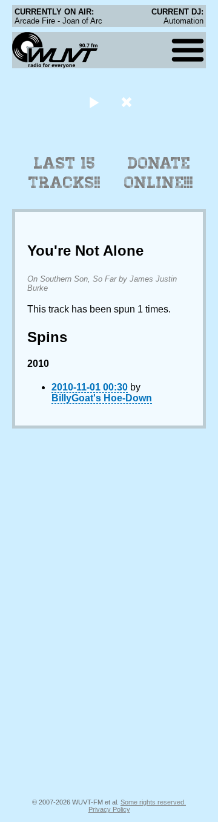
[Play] (93, 101)
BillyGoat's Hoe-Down (101, 398)
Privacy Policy (109, 809)
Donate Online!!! (158, 173)
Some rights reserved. (153, 802)
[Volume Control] (128, 101)
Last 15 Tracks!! (64, 173)
